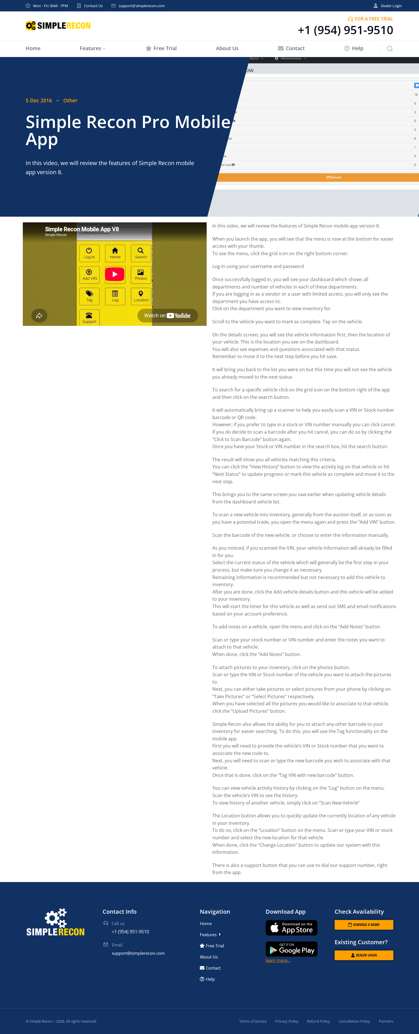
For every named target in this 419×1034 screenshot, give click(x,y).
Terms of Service (253, 1021)
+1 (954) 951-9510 (345, 30)
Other (70, 100)
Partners (386, 1021)
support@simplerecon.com (142, 5)
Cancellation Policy (354, 1021)
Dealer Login (391, 5)
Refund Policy (318, 1021)
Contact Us (93, 5)
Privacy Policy (286, 1021)
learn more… (278, 960)
